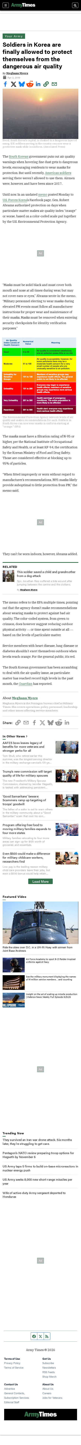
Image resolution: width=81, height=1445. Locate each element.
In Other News (14, 736)
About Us (47, 1388)
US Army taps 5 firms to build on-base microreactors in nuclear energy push (40, 1168)
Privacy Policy (12, 1363)
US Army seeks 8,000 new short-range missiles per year (37, 1181)
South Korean (18, 156)
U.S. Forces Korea (15, 200)
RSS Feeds (48, 1372)
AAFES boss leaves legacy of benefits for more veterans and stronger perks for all (23, 747)
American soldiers (58, 173)
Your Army (14, 36)
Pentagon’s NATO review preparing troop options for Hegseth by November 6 (38, 1155)
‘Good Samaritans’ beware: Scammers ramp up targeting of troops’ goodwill (24, 800)
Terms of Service (13, 1367)
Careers (46, 1393)
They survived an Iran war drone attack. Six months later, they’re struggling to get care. (37, 1142)
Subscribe (48, 1363)
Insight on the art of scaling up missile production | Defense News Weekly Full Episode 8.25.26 (51, 995)
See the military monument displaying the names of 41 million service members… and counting (51, 978)
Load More (40, 881)
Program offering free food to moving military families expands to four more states (27, 829)
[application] (40, 923)
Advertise (9, 1388)
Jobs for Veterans (52, 1397)
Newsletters (49, 1367)
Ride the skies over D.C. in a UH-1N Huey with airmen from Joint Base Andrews (38, 948)
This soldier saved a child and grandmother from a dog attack (46, 574)
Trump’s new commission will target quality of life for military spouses (27, 773)
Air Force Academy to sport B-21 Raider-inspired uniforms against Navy (51, 960)
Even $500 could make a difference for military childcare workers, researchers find (26, 857)
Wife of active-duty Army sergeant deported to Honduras (34, 1195)
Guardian (25, 684)
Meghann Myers (17, 73)
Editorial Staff (11, 1402)
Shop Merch (49, 1376)
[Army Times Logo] (23, 5)
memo (42, 194)
